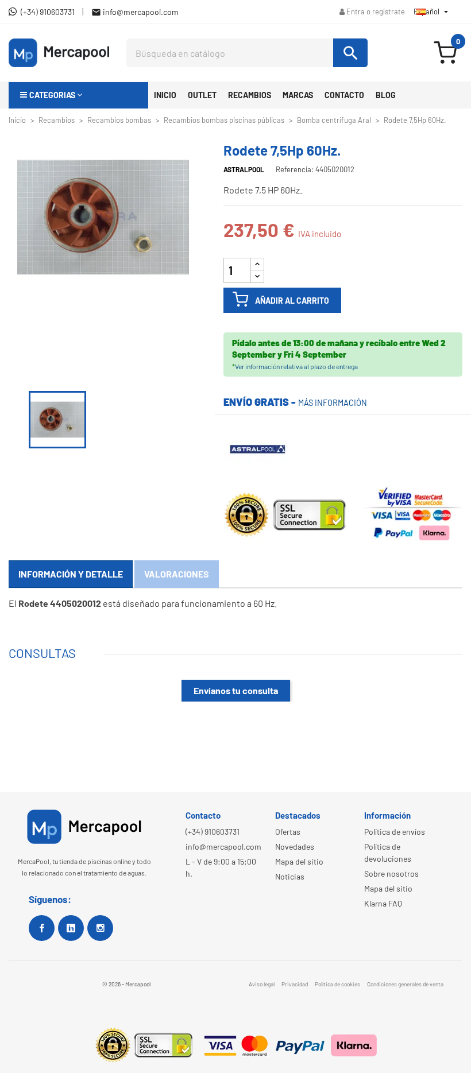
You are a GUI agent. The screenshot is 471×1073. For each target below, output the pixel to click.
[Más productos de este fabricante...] (257, 448)
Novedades (294, 846)
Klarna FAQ (383, 903)
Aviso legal (262, 984)
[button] (78, 95)
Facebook (42, 928)
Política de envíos (394, 831)
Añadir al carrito (292, 300)
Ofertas (287, 831)
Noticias (289, 876)
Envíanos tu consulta (236, 690)
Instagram (100, 928)
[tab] (71, 574)
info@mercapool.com (223, 846)
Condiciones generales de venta (405, 984)
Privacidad (294, 984)
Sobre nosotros (391, 873)
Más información (332, 403)
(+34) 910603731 (213, 831)
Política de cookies (337, 984)
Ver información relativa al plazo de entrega (296, 366)
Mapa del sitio (299, 861)
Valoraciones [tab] (176, 573)
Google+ (71, 928)
